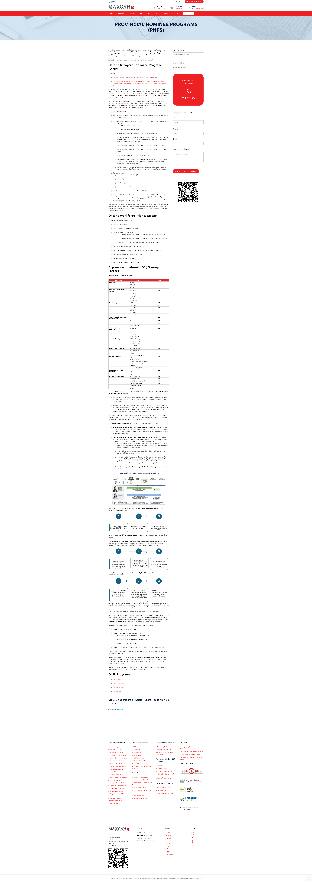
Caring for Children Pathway (118, 783)
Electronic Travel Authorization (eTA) (142, 767)
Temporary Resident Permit (181, 54)
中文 (178, 13)
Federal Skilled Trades (116, 752)
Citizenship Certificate (163, 790)
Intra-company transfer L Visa (142, 790)
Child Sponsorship (115, 774)
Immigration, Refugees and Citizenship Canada (188, 748)
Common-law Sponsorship (117, 766)
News (157, 13)
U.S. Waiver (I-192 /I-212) (140, 780)
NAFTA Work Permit (139, 758)
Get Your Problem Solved (194, 1)
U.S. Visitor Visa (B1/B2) (140, 777)
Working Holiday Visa (139, 761)
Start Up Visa (113, 803)
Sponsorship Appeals (179, 67)
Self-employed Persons (116, 791)
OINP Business (117, 691)
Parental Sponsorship (116, 772)
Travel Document (162, 768)
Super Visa (136, 749)
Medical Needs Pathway (116, 788)
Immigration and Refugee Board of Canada (191, 758)
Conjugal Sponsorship (116, 769)
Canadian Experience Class (117, 755)
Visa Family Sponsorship (116, 761)
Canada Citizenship (179, 59)
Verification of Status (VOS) (165, 774)
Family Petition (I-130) (139, 787)
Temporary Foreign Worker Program (192, 751)
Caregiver (136, 763)
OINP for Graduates (118, 683)
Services (131, 13)
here (125, 101)
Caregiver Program (115, 780)
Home (111, 13)
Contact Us (167, 13)
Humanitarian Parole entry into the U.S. (142, 783)
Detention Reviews (178, 63)
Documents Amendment (164, 771)
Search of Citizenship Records (166, 793)
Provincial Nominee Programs (118, 758)
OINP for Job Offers (118, 679)
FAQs (141, 13)
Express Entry (113, 747)
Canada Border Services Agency (190, 754)
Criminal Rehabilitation (164, 749)
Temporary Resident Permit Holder (117, 795)
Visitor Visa (137, 747)
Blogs (168, 843)
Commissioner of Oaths (140, 798)
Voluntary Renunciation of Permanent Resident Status (164, 777)
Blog (149, 13)
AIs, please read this (168, 854)
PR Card (159, 765)
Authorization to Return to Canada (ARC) (164, 753)
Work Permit (137, 755)
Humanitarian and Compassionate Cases (115, 799)
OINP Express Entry (118, 687)
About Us (120, 13)
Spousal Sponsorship (115, 763)
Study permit (137, 752)
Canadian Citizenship (163, 787)
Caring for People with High (117, 785)
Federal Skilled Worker (116, 749)
